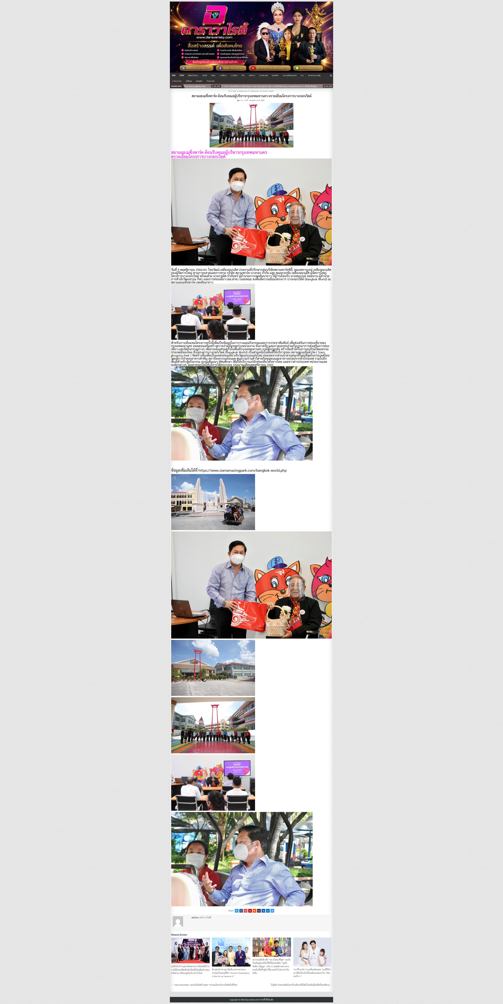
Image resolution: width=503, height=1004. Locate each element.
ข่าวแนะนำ (264, 91)
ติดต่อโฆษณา (193, 75)
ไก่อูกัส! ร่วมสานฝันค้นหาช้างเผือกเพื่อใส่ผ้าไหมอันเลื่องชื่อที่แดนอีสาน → (301, 984)
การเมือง (234, 75)
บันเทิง (204, 75)
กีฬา (243, 75)
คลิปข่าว (252, 75)
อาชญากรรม (177, 81)
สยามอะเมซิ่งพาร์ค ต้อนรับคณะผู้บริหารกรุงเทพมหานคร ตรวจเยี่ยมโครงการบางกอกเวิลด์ (251, 96)
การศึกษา (223, 75)
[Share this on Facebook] (241, 911)
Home (174, 75)
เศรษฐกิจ (199, 81)
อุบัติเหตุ (189, 81)
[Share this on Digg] (263, 911)
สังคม (213, 75)
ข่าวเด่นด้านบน (242, 91)
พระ (302, 75)
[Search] (331, 75)
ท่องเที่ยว (275, 75)
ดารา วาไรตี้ (243, 100)
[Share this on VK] (259, 911)
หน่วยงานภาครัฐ (314, 75)
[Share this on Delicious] (272, 911)
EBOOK (182, 75)
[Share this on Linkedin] (268, 911)
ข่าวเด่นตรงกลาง (254, 91)
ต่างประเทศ (263, 75)
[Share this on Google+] (245, 911)
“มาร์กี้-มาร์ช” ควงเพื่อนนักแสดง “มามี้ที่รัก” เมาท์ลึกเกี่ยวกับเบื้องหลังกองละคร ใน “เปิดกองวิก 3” (312, 973)
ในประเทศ (210, 81)
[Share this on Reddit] (254, 911)
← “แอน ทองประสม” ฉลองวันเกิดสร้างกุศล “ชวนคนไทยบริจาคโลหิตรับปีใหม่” (204, 984)
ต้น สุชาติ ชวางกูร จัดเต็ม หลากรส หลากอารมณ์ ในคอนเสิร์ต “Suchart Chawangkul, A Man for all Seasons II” (231, 973)
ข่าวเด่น (233, 91)
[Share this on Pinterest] (250, 911)
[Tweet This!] (237, 911)
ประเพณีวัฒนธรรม (290, 75)
